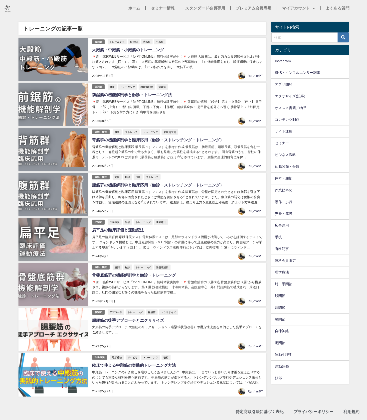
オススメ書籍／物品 (290, 108)
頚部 (278, 378)
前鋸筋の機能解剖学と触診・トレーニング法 (132, 95)
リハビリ (133, 357)
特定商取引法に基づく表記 (260, 411)
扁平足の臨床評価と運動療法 (118, 230)
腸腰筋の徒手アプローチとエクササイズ (128, 320)
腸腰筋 (152, 312)
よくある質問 (338, 8)
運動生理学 (283, 354)
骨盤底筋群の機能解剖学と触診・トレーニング (134, 275)
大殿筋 (147, 41)
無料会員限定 (285, 260)
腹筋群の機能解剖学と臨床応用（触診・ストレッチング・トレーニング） (158, 185)
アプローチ (116, 312)
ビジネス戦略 (285, 154)
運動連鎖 (282, 366)
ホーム (134, 8)
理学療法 (115, 222)
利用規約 (352, 411)
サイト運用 (283, 131)
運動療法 (161, 222)
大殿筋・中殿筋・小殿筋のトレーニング (128, 50)
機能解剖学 (147, 87)
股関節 (98, 42)
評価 (127, 222)
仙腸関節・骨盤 (287, 166)
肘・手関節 (283, 284)
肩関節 (98, 87)
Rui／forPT (255, 75)
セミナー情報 (163, 8)
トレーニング (117, 41)
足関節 (98, 222)
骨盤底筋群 (162, 267)
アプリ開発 (283, 84)
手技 (278, 237)
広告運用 (282, 225)
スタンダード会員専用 (205, 8)
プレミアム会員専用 (254, 8)
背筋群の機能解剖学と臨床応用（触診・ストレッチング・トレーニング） (158, 140)
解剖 (117, 267)
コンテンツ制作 (287, 119)
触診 (112, 87)
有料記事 (282, 249)
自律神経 (282, 331)
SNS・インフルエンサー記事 (297, 72)
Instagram (283, 61)
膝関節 (280, 319)
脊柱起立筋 (170, 132)
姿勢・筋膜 (283, 213)
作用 (138, 177)
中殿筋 (160, 41)
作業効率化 (283, 190)
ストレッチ (131, 132)
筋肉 (117, 177)
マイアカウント (296, 8)
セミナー (282, 143)
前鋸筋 (162, 87)
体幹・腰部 (101, 132)
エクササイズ (168, 312)
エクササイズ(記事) (290, 96)
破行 (166, 357)
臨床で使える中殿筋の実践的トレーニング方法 (134, 365)
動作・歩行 (283, 202)
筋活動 (134, 41)
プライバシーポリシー (314, 411)
